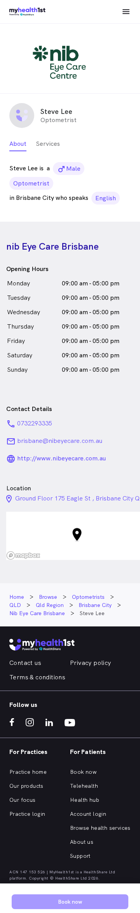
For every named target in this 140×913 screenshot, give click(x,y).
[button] (77, 536)
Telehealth (84, 785)
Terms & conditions (37, 677)
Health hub (84, 799)
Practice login (27, 813)
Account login (88, 813)
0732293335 (34, 423)
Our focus (22, 799)
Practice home (28, 771)
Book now (83, 771)
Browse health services (100, 827)
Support (80, 855)
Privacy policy (90, 663)
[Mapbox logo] (23, 555)
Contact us (25, 663)
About (17, 144)
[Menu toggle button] (126, 11)
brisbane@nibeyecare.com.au (59, 441)
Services (48, 144)
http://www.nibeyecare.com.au (61, 458)
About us (81, 841)
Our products (26, 785)
